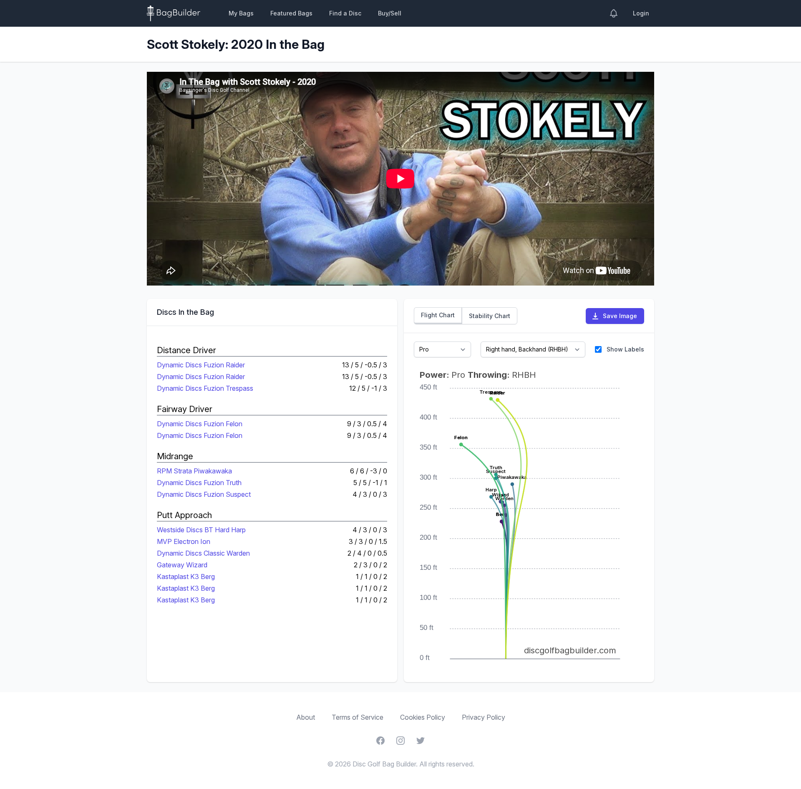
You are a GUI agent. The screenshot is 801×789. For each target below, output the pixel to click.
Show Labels (625, 349)
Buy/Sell (389, 13)
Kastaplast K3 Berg (186, 576)
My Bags (241, 13)
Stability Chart (489, 315)
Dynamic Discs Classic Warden (203, 553)
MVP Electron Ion (183, 541)
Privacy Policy (483, 717)
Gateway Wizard (182, 565)
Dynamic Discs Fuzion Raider (201, 365)
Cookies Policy (422, 717)
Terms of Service (357, 717)
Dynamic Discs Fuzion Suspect (204, 494)
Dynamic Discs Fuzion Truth (199, 482)
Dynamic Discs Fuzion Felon (199, 424)
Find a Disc (345, 13)
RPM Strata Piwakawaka (194, 471)
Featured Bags (291, 13)
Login (641, 13)
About (305, 717)
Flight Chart (438, 315)
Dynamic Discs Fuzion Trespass (205, 388)
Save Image (620, 315)
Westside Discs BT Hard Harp (201, 530)
